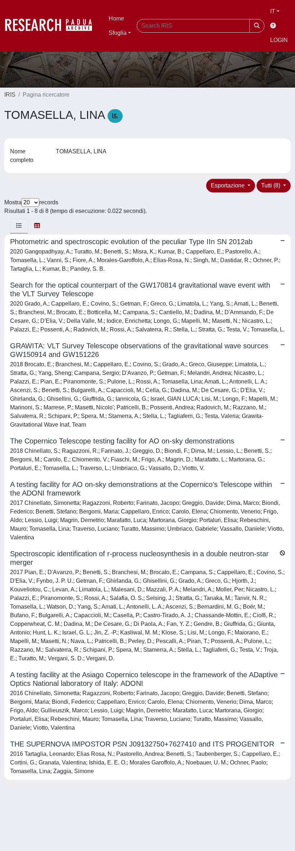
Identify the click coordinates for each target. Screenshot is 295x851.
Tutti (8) (271, 185)
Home (116, 18)
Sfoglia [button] (118, 33)
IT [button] (272, 11)
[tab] (19, 225)
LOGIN (279, 40)
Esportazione (228, 185)
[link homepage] (52, 25)
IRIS (9, 95)
